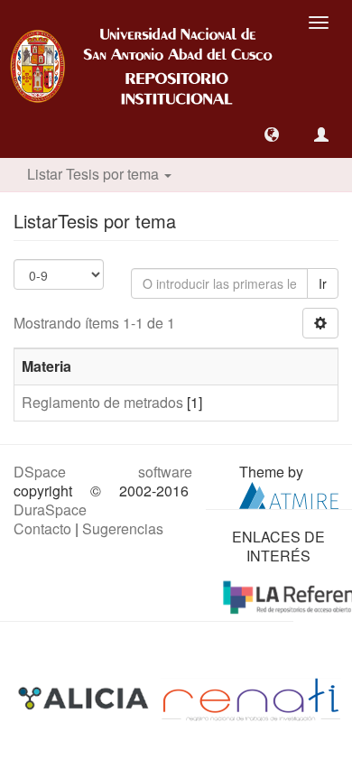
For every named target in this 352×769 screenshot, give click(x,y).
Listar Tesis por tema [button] (94, 173)
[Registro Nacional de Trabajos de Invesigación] (251, 698)
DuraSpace (50, 509)
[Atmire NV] (288, 493)
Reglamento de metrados (102, 402)
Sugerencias (122, 528)
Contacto (42, 528)
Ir (323, 283)
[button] (272, 134)
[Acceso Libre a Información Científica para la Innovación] (85, 698)
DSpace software (103, 471)
